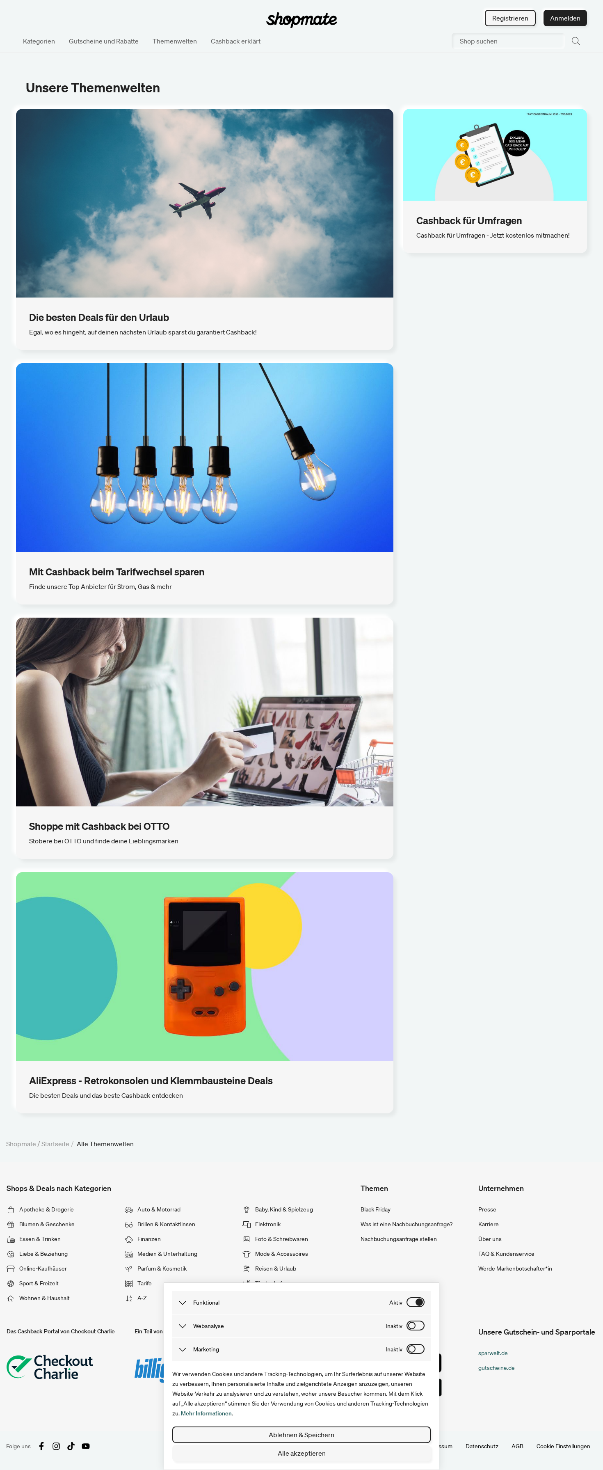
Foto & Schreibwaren (281, 1239)
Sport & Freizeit (38, 1283)
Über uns (490, 1239)
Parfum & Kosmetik (161, 1268)
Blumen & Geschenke (46, 1224)
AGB (517, 1446)
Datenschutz (482, 1446)
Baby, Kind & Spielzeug (283, 1209)
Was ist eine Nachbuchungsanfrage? (406, 1224)
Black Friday (376, 1209)
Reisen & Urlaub (275, 1268)
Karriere (488, 1224)
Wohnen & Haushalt (44, 1298)
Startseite (55, 1144)
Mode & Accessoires (281, 1253)
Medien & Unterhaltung (166, 1253)
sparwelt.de (493, 1353)
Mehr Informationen (206, 1413)
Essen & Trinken (39, 1239)
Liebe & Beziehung (43, 1253)
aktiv (395, 1302)
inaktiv (394, 1326)
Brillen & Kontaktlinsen (165, 1224)
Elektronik (267, 1224)
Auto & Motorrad (158, 1209)
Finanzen (148, 1239)
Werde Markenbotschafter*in (515, 1268)
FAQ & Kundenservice (506, 1253)
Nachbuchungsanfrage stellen (399, 1239)
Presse (487, 1209)
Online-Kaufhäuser (42, 1268)
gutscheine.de (496, 1368)
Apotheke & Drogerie (46, 1209)
